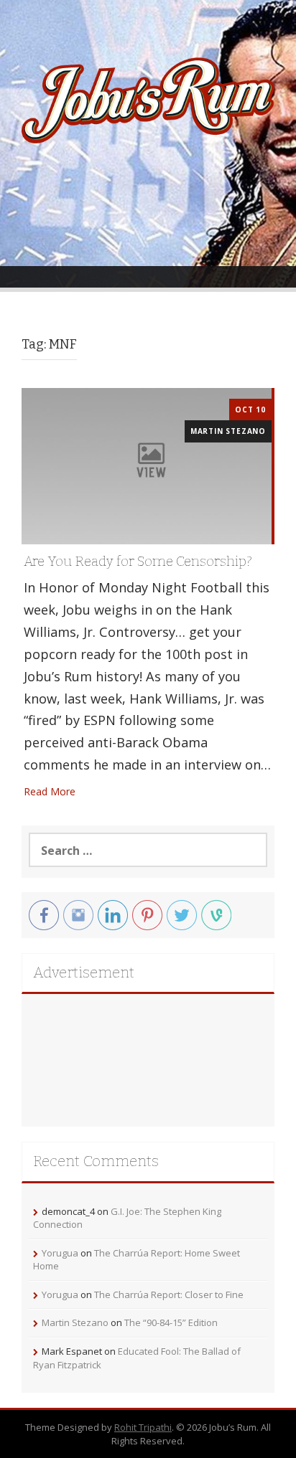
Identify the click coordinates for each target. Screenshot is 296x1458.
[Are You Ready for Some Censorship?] (147, 465)
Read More (49, 791)
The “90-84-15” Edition (171, 1322)
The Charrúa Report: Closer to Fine (169, 1294)
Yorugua (60, 1252)
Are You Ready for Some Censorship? (138, 561)
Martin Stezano (228, 431)
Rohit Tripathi (143, 1427)
